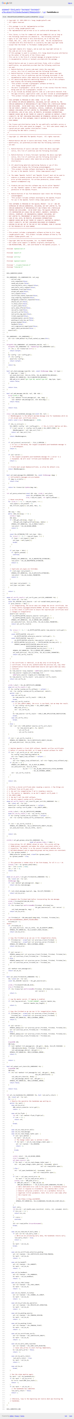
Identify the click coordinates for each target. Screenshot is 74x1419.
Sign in (70, 3)
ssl (44, 12)
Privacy (17, 1416)
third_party (15, 9)
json (70, 1416)
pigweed (5, 9)
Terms (22, 1416)
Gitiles (11, 1416)
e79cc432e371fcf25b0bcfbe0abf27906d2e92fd (21, 12)
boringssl (25, 9)
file (41, 17)
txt (66, 1416)
